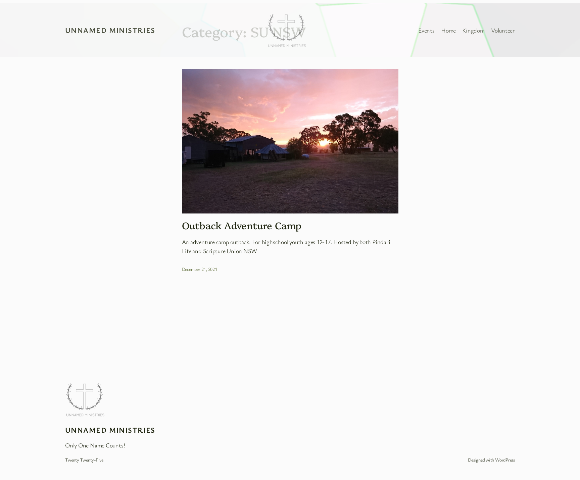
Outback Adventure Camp (242, 225)
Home (448, 30)
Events (426, 30)
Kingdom (473, 30)
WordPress (505, 460)
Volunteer (503, 30)
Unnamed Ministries (110, 30)
